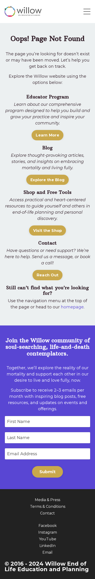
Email (47, 552)
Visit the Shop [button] (47, 230)
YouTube (47, 539)
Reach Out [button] (47, 275)
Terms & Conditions (47, 506)
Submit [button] (47, 471)
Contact (47, 513)
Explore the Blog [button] (47, 179)
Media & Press (47, 500)
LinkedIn (47, 546)
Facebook (48, 525)
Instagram (47, 532)
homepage (72, 307)
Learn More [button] (47, 135)
